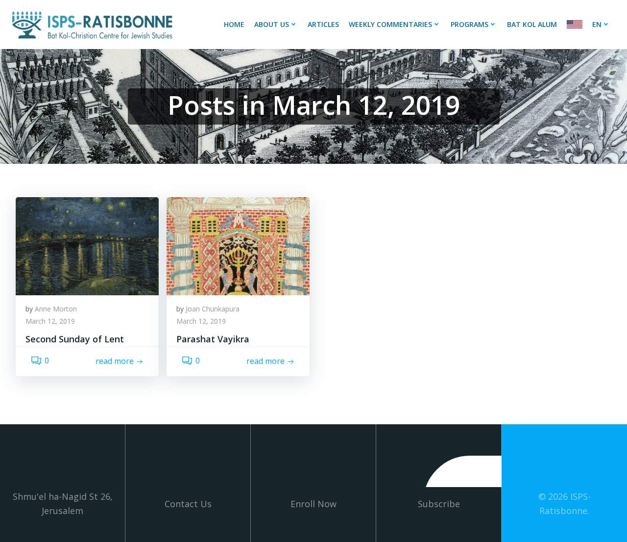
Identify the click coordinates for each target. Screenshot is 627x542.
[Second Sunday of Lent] (87, 245)
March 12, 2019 (50, 321)
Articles (323, 24)
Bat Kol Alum (532, 24)
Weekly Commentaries (390, 24)
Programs (469, 24)
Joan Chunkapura (213, 308)
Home (234, 24)
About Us (271, 24)
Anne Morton (56, 308)
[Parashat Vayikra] (238, 245)
